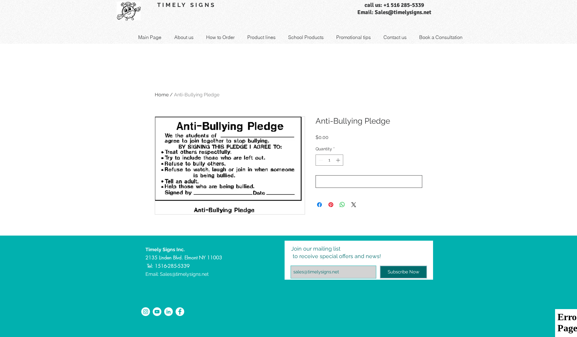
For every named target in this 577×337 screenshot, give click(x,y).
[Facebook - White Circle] (180, 311)
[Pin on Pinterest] (330, 204)
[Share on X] (353, 204)
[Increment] (338, 160)
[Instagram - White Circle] (145, 311)
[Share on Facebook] (319, 204)
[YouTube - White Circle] (157, 311)
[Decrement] (320, 160)
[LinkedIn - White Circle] (168, 311)
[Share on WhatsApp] (342, 204)
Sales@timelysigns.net (184, 274)
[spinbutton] (329, 160)
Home (162, 95)
